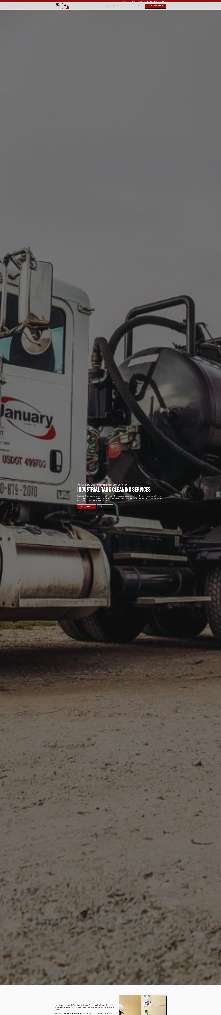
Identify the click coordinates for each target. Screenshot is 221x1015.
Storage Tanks (99, 1007)
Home (108, 6)
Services (125, 6)
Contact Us (136, 6)
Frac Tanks (90, 1007)
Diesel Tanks (82, 1007)
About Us (115, 6)
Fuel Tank (74, 1007)
